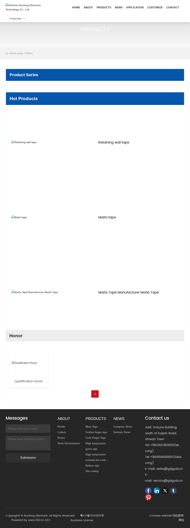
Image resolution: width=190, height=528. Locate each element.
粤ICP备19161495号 (92, 515)
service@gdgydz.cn (168, 480)
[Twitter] (165, 490)
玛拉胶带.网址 (178, 517)
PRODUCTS (95, 29)
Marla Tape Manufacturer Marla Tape (128, 292)
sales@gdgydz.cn (170, 468)
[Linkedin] (156, 490)
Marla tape (107, 217)
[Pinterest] (148, 497)
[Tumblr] (173, 490)
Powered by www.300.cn (27, 520)
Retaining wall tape (113, 142)
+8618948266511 (161, 457)
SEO (47, 520)
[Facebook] (148, 490)
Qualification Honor (28, 381)
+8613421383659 (162, 445)
